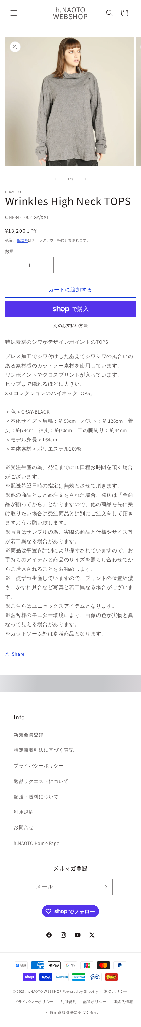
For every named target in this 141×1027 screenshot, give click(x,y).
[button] (13, 13)
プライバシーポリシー (39, 766)
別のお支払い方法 (70, 325)
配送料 (22, 240)
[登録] (104, 887)
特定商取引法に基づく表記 (44, 750)
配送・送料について (36, 797)
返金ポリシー (116, 991)
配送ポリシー (95, 1001)
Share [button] (18, 654)
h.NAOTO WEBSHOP (44, 991)
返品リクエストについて (41, 781)
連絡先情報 (123, 1001)
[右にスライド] (85, 179)
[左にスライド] (55, 179)
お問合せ (24, 827)
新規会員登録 (29, 735)
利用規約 (24, 812)
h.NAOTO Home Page (36, 843)
